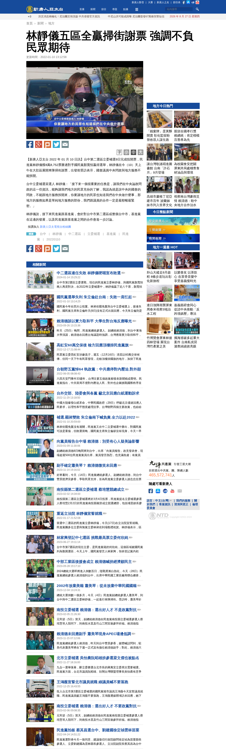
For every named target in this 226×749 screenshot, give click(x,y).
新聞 (92, 9)
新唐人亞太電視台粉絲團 (55, 226)
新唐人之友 (163, 2)
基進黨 (111, 234)
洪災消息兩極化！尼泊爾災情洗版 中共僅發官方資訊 (49, 16)
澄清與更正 (181, 504)
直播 (81, 9)
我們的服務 (183, 500)
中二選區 (74, 234)
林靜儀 (57, 234)
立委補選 (93, 234)
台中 (43, 234)
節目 (103, 9)
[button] (85, 100)
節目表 (176, 2)
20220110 (53, 239)
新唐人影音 (138, 2)
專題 (114, 9)
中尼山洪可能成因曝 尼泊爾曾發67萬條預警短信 (116, 16)
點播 (125, 9)
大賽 (150, 2)
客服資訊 (164, 504)
